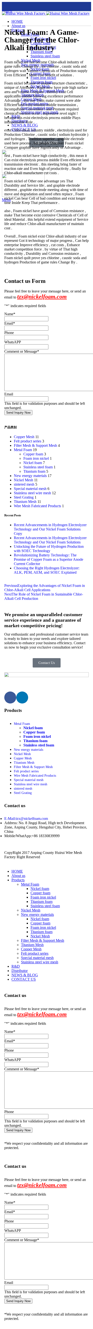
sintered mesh (24, 484)
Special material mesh (30, 489)
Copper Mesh (24, 437)
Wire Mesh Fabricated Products (37, 506)
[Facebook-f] (10, 697)
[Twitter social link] (11, 5)
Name (9, 314)
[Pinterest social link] (30, 5)
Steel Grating (24, 497)
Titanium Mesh (25, 502)
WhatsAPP (12, 342)
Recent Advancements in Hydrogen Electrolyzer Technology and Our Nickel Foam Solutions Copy (50, 529)
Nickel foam (32, 463)
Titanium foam (34, 471)
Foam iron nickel (36, 458)
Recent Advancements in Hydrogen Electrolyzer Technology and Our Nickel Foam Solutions (50, 540)
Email (9, 323)
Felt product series (27, 441)
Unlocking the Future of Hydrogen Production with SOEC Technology (49, 548)
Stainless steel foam (38, 467)
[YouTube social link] (24, 5)
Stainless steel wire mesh (32, 493)
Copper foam (33, 454)
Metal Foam (23, 450)
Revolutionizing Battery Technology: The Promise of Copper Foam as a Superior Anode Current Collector (48, 559)
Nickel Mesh (23, 480)
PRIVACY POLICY (56, 857)
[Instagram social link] (17, 5)
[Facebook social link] (5, 5)
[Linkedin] (22, 697)
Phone (9, 333)
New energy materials (30, 476)
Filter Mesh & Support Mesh (35, 445)
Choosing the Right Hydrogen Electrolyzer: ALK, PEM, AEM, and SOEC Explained (46, 570)
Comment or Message (21, 351)
